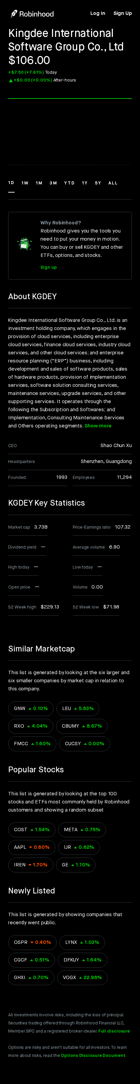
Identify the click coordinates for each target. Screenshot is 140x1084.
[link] (97, 13)
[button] (11, 186)
